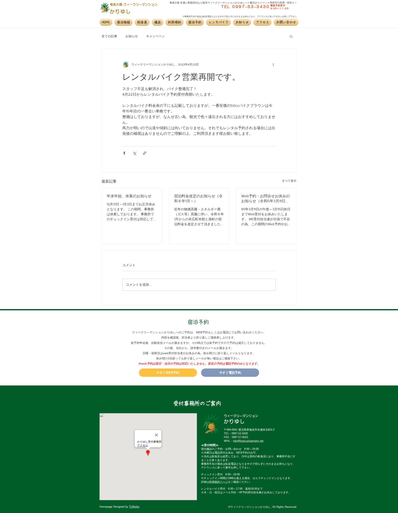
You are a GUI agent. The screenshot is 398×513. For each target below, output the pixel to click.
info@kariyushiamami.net (248, 440)
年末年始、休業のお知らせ (129, 196)
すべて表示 (289, 180)
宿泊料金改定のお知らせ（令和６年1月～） (198, 198)
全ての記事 (109, 36)
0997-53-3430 (250, 6)
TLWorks (134, 506)
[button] (123, 22)
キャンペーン (155, 36)
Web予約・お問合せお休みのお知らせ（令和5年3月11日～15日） (265, 199)
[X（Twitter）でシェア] (134, 153)
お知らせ (131, 36)
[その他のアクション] (273, 64)
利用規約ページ (218, 481)
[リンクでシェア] (145, 153)
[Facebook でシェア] (124, 153)
